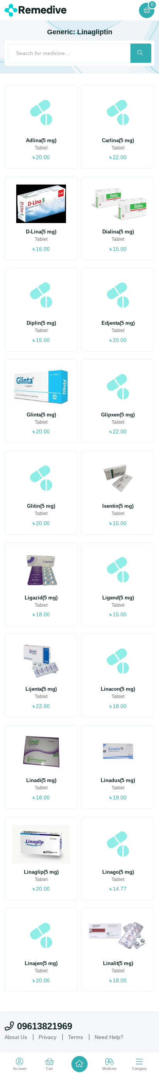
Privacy (49, 1037)
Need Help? (115, 1037)
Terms (79, 1037)
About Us (17, 1037)
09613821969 (44, 1026)
